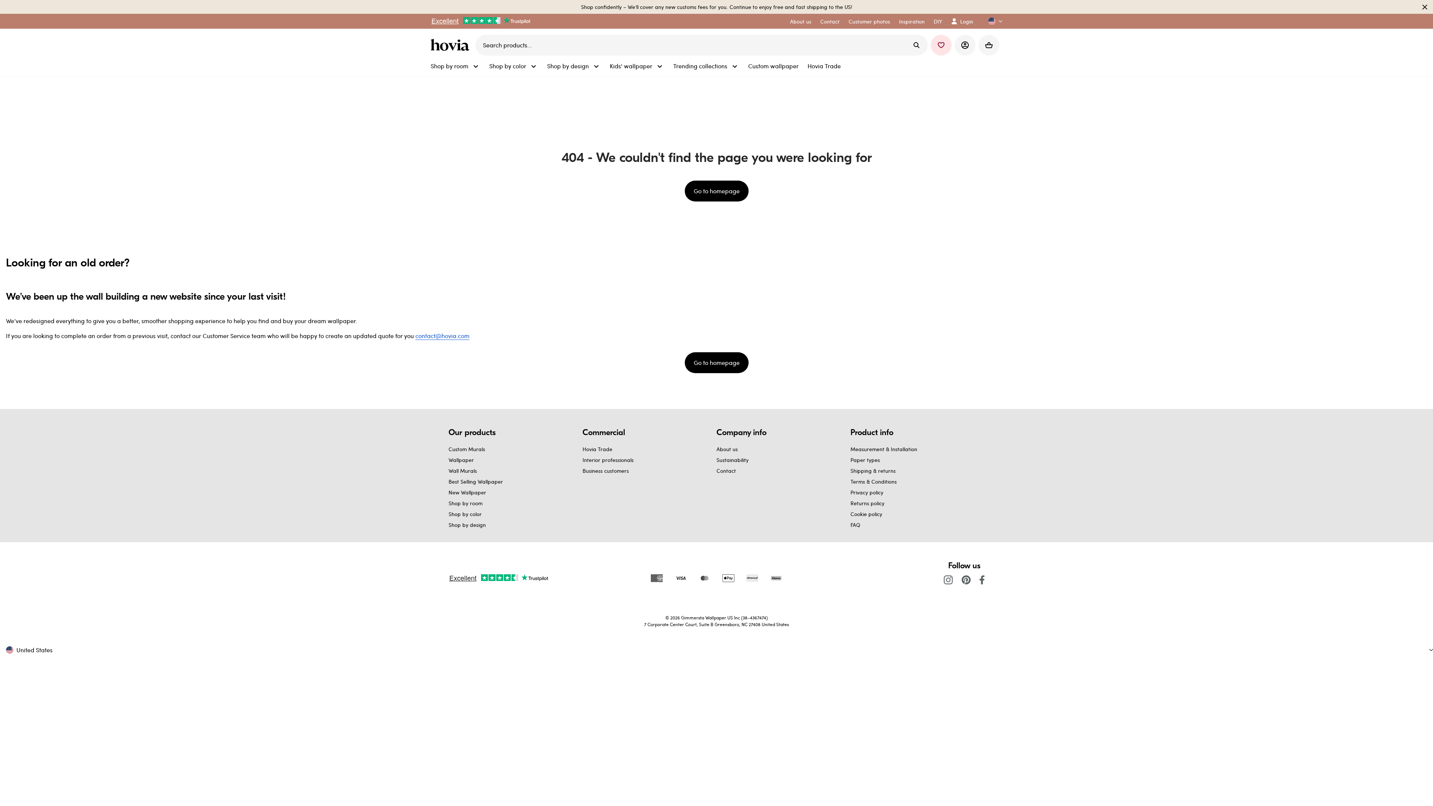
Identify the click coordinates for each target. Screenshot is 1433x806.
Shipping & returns (873, 470)
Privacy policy (866, 492)
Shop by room (466, 503)
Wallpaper (461, 459)
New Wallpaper (467, 492)
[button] (992, 21)
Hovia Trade (597, 449)
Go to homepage (717, 191)
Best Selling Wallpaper (476, 481)
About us (727, 449)
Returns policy (867, 503)
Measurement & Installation (883, 449)
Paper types (865, 459)
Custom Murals (467, 449)
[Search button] (916, 45)
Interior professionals (608, 459)
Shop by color (465, 514)
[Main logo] (451, 45)
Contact (726, 470)
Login (966, 21)
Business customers (606, 470)
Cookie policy (866, 514)
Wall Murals (463, 470)
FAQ (855, 524)
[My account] (965, 45)
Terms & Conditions (873, 481)
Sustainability (732, 459)
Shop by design (467, 524)
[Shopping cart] (988, 45)
